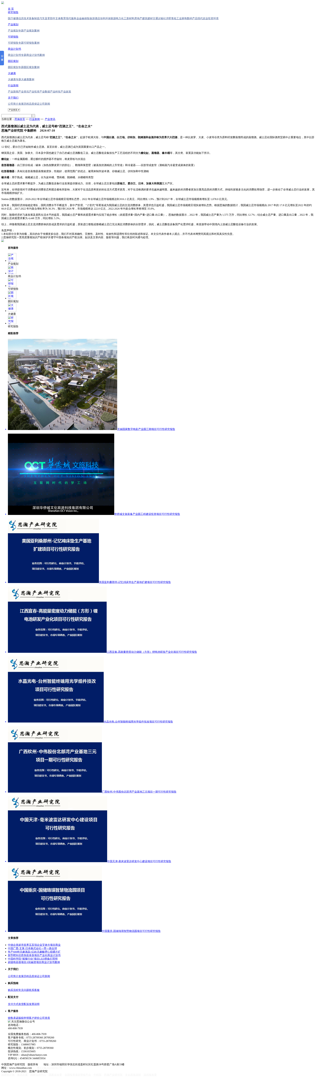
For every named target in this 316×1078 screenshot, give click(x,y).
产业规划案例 (32, 30)
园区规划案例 (32, 67)
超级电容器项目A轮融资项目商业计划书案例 (34, 962)
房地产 (138, 18)
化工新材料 (127, 18)
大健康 (12, 73)
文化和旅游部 (133, 1074)
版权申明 (23, 1017)
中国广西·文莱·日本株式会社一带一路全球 (32, 948)
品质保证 (34, 103)
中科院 (97, 1074)
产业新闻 (13, 91)
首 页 (11, 8)
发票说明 (34, 1004)
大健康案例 (27, 79)
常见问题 (23, 990)
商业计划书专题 (17, 55)
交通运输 (158, 18)
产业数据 (45, 91)
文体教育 (60, 18)
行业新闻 (13, 85)
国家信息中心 (38, 1074)
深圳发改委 (150, 1074)
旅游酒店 (95, 18)
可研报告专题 (16, 42)
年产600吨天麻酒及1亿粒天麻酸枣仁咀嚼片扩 (34, 951)
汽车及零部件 (47, 18)
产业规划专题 (16, 30)
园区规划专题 (16, 67)
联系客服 (34, 990)
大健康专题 (14, 79)
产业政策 (66, 91)
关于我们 (13, 97)
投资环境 (213, 18)
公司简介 (13, 103)
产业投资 (34, 91)
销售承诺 (13, 1017)
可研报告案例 (32, 42)
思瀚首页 (19, 119)
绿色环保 (105, 18)
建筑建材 (147, 18)
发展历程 (23, 103)
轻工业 (178, 18)
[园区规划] (12, 298)
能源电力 (116, 18)
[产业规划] (12, 260)
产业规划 (13, 24)
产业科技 (55, 91)
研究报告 (13, 12)
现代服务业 (72, 18)
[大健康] (12, 310)
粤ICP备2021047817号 (49, 1067)
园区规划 (13, 61)
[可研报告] (12, 285)
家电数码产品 (190, 18)
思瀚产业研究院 (113, 1074)
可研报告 (13, 36)
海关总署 (22, 1074)
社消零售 (168, 18)
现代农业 (203, 18)
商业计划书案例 (35, 55)
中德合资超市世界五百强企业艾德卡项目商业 (34, 944)
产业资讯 (23, 91)
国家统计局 (7, 1074)
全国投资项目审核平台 (78, 1074)
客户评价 (34, 1017)
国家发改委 (55, 1074)
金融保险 (84, 18)
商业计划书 (14, 48)
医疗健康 (13, 18)
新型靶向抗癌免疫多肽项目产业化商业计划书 (34, 955)
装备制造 (34, 18)
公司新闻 (45, 103)
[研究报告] (12, 323)
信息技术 (23, 18)
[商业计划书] (12, 273)
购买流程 (13, 990)
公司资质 (45, 1017)
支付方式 (13, 1004)
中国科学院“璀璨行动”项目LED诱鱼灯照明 (33, 958)
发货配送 (23, 1004)
